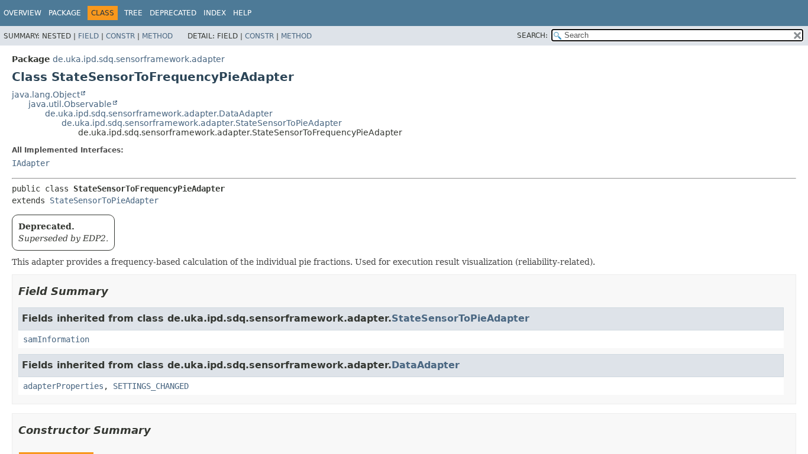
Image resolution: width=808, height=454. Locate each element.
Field (88, 36)
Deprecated (173, 13)
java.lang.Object (46, 94)
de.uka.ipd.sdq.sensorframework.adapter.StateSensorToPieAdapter (202, 123)
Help (242, 13)
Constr (120, 36)
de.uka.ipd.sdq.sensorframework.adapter (139, 59)
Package (65, 13)
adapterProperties (63, 386)
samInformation (56, 339)
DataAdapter (426, 365)
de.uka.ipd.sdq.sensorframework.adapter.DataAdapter (159, 113)
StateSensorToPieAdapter (104, 200)
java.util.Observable (70, 104)
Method (157, 36)
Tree (133, 13)
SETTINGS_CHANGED (151, 386)
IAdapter (31, 163)
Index (214, 13)
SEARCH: (532, 35)
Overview (22, 13)
